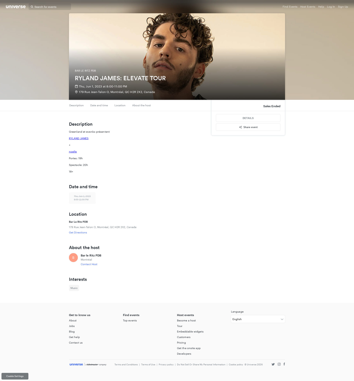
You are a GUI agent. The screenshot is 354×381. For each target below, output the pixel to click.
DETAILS (248, 118)
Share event (250, 127)
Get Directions (78, 232)
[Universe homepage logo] (16, 7)
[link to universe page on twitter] (273, 364)
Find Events (290, 6)
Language (237, 311)
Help (321, 6)
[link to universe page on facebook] (284, 364)
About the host (141, 105)
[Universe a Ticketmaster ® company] (88, 364)
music (74, 287)
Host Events (307, 6)
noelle (73, 151)
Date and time (99, 105)
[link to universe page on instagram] (279, 364)
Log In (331, 6)
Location (120, 105)
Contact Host (89, 264)
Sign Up (343, 6)
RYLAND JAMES (78, 138)
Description (76, 105)
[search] (32, 7)
